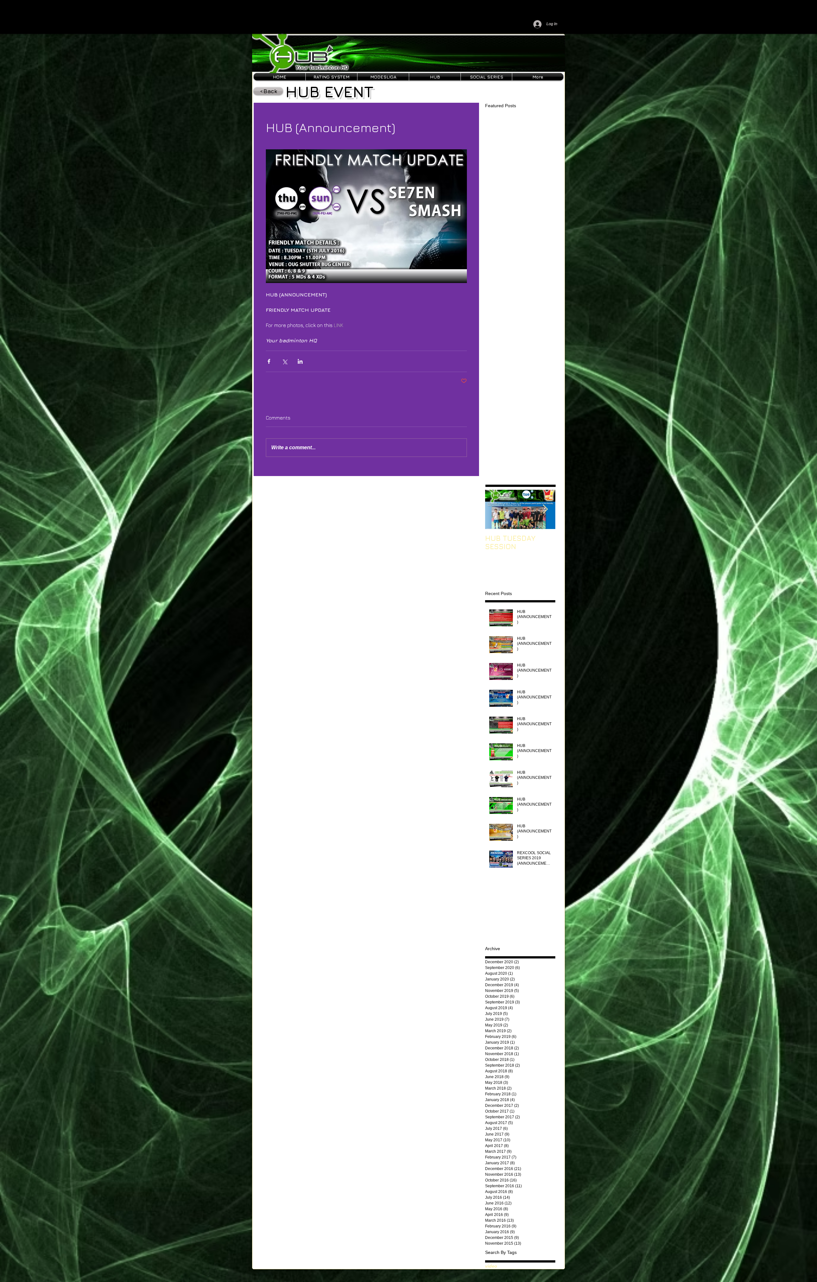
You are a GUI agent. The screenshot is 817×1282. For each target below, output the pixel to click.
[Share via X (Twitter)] (284, 361)
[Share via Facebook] (269, 361)
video (491, 1266)
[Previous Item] (495, 510)
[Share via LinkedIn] (300, 361)
